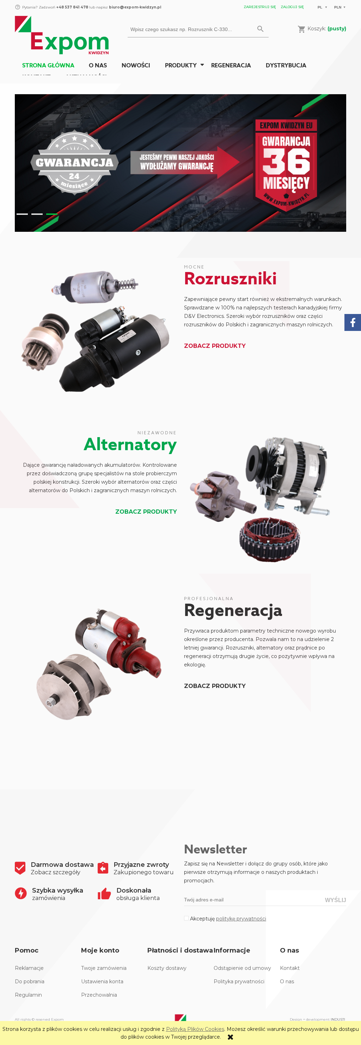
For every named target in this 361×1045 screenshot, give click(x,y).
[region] (180, 163)
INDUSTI (338, 1019)
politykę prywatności (241, 919)
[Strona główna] (62, 34)
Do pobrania (29, 981)
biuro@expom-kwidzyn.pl (135, 7)
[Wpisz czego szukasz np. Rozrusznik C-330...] (260, 29)
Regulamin (28, 995)
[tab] (22, 214)
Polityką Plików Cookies (195, 1029)
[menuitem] (48, 66)
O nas (287, 981)
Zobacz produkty (215, 346)
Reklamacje (29, 968)
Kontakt (290, 968)
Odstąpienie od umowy (242, 968)
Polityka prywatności (239, 981)
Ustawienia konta (102, 981)
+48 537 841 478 (71, 7)
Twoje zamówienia (104, 968)
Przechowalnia (99, 995)
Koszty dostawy (166, 968)
